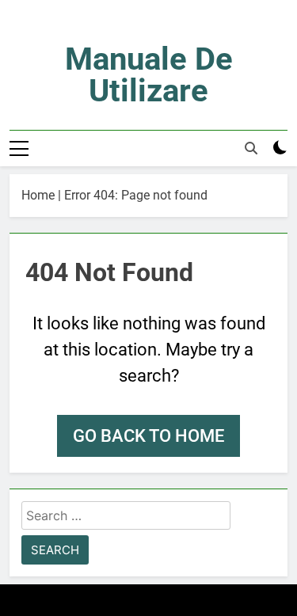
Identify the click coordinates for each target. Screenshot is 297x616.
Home (38, 195)
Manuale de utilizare (149, 74)
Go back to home (148, 436)
